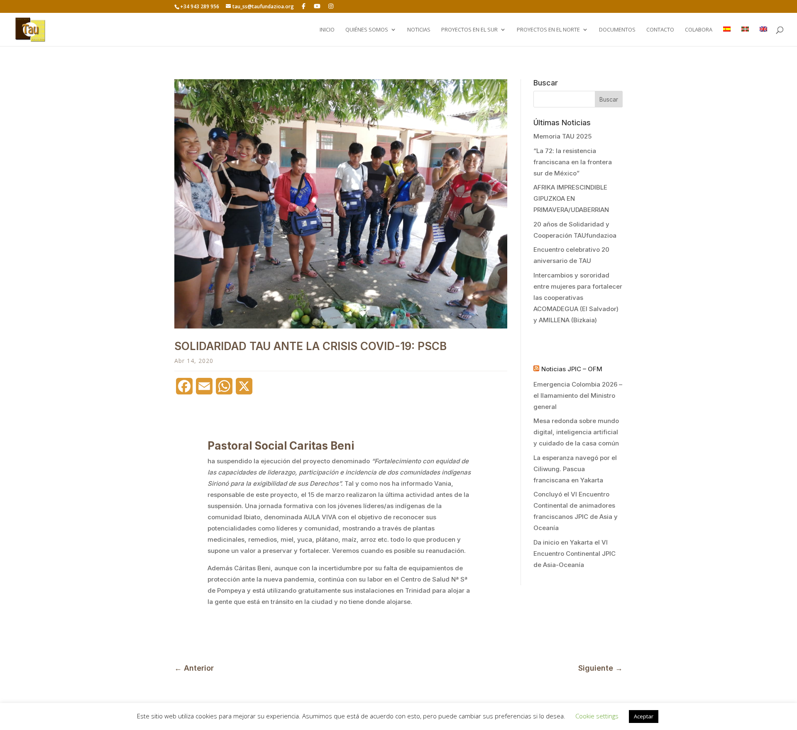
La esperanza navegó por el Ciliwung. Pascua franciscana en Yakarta (575, 469)
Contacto (660, 30)
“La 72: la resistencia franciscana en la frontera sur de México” (572, 162)
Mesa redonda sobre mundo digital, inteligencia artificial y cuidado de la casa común (576, 432)
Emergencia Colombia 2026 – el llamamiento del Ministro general (577, 395)
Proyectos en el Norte (548, 30)
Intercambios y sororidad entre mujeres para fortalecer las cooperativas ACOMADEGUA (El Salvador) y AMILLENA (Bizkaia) (577, 297)
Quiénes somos (366, 30)
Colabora (698, 30)
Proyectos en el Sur (469, 30)
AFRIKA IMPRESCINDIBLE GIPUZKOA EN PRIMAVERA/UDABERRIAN (571, 198)
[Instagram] (331, 6)
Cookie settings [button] (597, 716)
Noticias (418, 30)
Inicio (327, 30)
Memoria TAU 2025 (562, 136)
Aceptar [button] (643, 716)
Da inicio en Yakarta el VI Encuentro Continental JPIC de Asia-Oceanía (574, 553)
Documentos (617, 30)
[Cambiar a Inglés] (763, 36)
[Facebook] (304, 6)
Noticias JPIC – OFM (571, 369)
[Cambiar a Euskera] (745, 36)
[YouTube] (317, 6)
